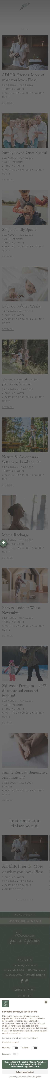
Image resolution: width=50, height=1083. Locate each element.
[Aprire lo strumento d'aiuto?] (3, 543)
